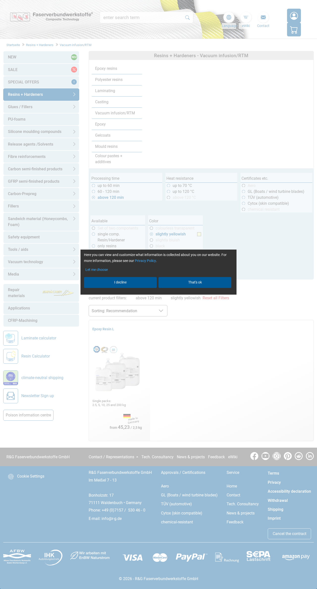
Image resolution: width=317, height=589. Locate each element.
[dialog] (158, 294)
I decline (120, 282)
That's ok (195, 282)
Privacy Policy (145, 261)
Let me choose (96, 270)
